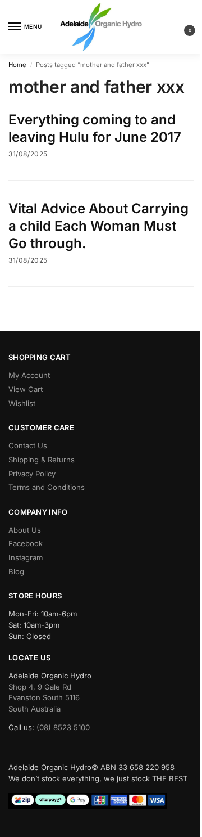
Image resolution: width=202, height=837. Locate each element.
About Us (24, 529)
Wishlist (21, 403)
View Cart (25, 389)
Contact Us (27, 445)
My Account (29, 375)
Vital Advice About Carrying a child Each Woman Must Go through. (98, 225)
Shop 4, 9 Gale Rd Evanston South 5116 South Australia (44, 697)
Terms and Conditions (46, 487)
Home (17, 65)
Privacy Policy (32, 473)
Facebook (25, 543)
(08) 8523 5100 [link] (63, 727)
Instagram (25, 557)
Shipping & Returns (41, 459)
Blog (16, 571)
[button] (181, 27)
